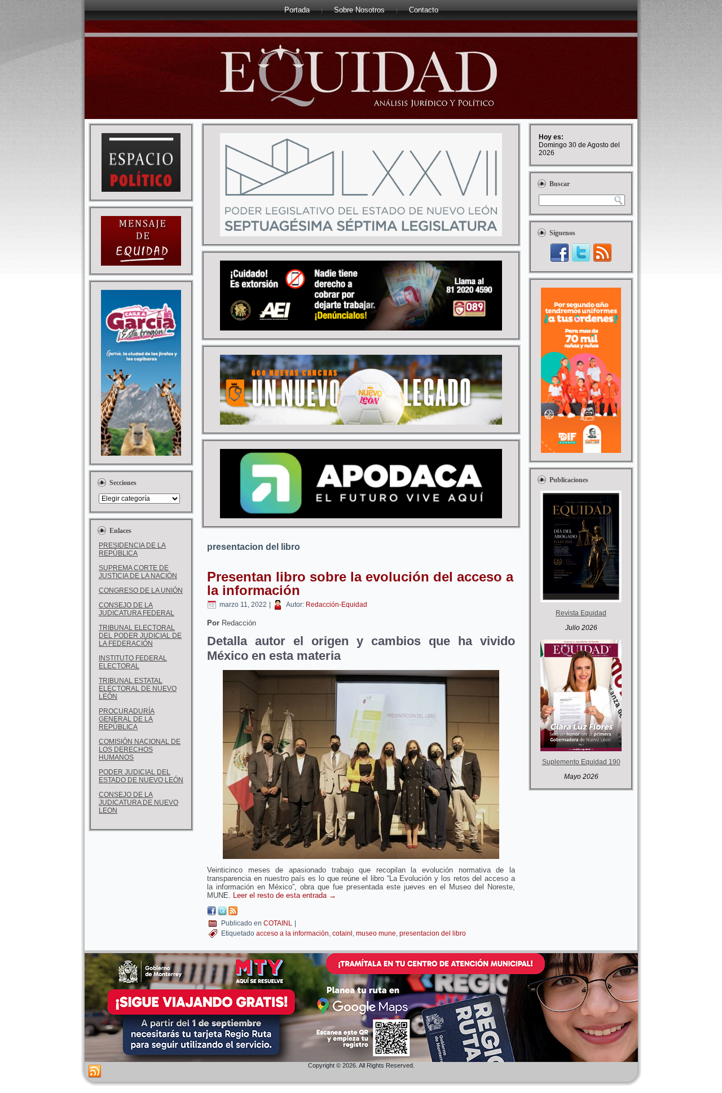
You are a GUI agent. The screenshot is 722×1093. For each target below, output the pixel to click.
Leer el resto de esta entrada (284, 895)
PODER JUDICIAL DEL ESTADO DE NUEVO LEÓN (141, 776)
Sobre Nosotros (359, 10)
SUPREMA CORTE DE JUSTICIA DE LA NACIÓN (138, 572)
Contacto (423, 10)
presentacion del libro (432, 933)
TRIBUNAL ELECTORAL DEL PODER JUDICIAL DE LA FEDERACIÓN (140, 635)
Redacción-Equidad (336, 605)
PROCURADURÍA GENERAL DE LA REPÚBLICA (127, 719)
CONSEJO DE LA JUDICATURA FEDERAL (136, 609)
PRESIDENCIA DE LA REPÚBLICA (132, 549)
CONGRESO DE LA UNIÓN (141, 590)
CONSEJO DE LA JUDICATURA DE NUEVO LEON (138, 802)
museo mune (376, 933)
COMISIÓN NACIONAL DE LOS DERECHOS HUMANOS (139, 749)
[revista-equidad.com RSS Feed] (95, 1071)
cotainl (342, 933)
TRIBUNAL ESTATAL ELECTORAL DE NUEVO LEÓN (138, 688)
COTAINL (277, 923)
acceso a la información (292, 933)
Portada (297, 10)
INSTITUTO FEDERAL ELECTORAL (133, 662)
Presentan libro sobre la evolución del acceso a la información (360, 583)
